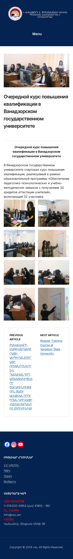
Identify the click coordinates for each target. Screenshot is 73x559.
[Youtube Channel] (21, 444)
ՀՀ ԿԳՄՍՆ (11, 465)
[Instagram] (14, 444)
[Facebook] (7, 444)
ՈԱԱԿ (8, 476)
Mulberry (10, 481)
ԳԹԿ (7, 470)
